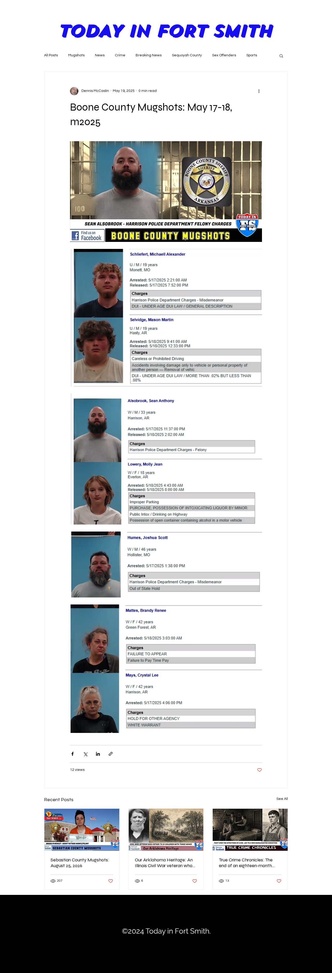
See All (282, 799)
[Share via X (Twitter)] (85, 753)
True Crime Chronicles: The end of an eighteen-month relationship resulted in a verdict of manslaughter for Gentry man (246, 862)
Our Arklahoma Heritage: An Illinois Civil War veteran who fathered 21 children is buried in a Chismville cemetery (164, 862)
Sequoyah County (187, 55)
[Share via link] (110, 753)
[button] (281, 55)
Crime (120, 55)
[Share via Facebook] (72, 753)
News (100, 55)
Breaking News (149, 55)
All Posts (51, 55)
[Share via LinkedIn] (97, 753)
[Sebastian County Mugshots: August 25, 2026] (81, 830)
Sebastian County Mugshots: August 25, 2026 (80, 862)
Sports (251, 55)
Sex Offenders (224, 55)
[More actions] (259, 91)
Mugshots (76, 55)
